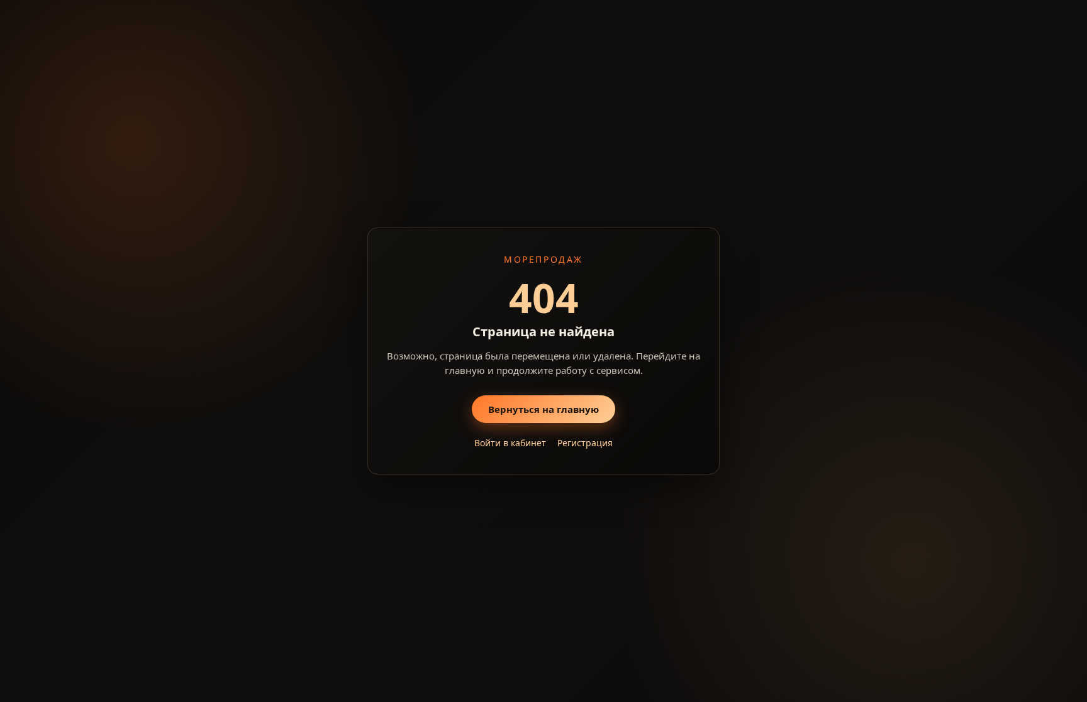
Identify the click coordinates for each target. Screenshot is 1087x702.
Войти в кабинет (510, 443)
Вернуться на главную (543, 409)
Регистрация (585, 443)
